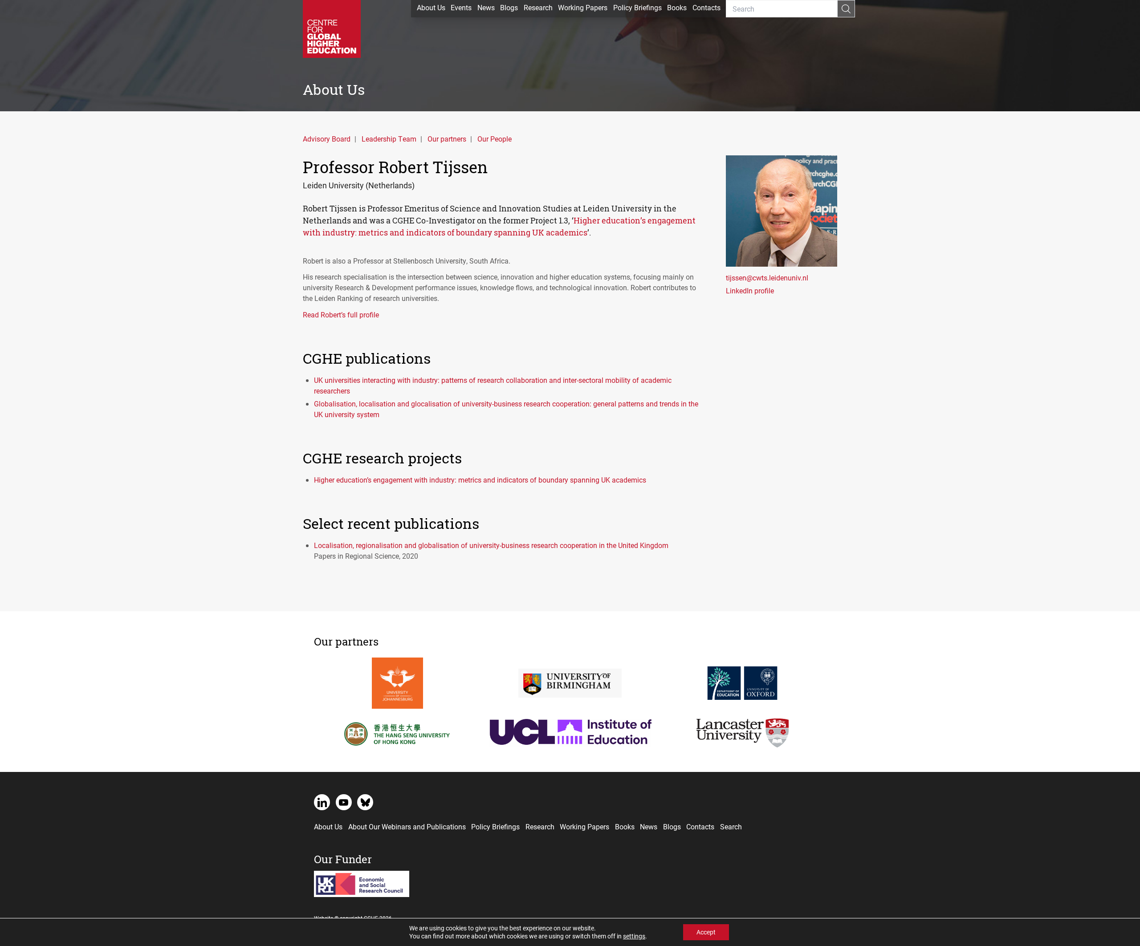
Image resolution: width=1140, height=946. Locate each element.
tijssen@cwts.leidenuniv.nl (767, 277)
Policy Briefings (637, 7)
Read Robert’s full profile (341, 314)
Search (731, 826)
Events (461, 7)
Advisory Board (326, 138)
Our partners (447, 138)
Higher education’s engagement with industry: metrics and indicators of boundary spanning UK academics (480, 479)
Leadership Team (389, 138)
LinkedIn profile (750, 290)
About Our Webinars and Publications (407, 826)
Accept (706, 932)
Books (677, 7)
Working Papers (582, 7)
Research (538, 7)
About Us (431, 7)
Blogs (509, 7)
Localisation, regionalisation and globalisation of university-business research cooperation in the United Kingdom (491, 545)
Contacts (706, 7)
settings (634, 936)
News (486, 7)
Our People (494, 138)
